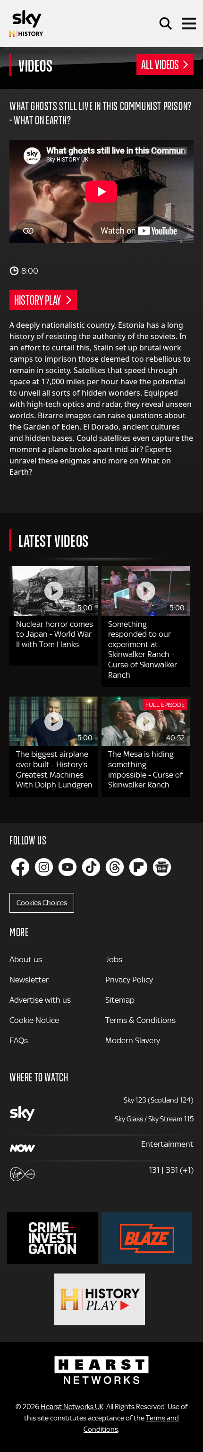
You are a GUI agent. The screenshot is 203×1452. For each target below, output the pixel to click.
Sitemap (120, 1000)
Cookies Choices (42, 903)
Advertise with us (40, 1000)
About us (25, 959)
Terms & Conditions (140, 1020)
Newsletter (29, 979)
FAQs (18, 1040)
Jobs (113, 959)
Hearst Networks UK (72, 1407)
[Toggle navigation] (189, 23)
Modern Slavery (132, 1040)
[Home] (26, 23)
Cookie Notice (34, 1020)
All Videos (160, 64)
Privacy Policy (129, 979)
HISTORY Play (38, 299)
